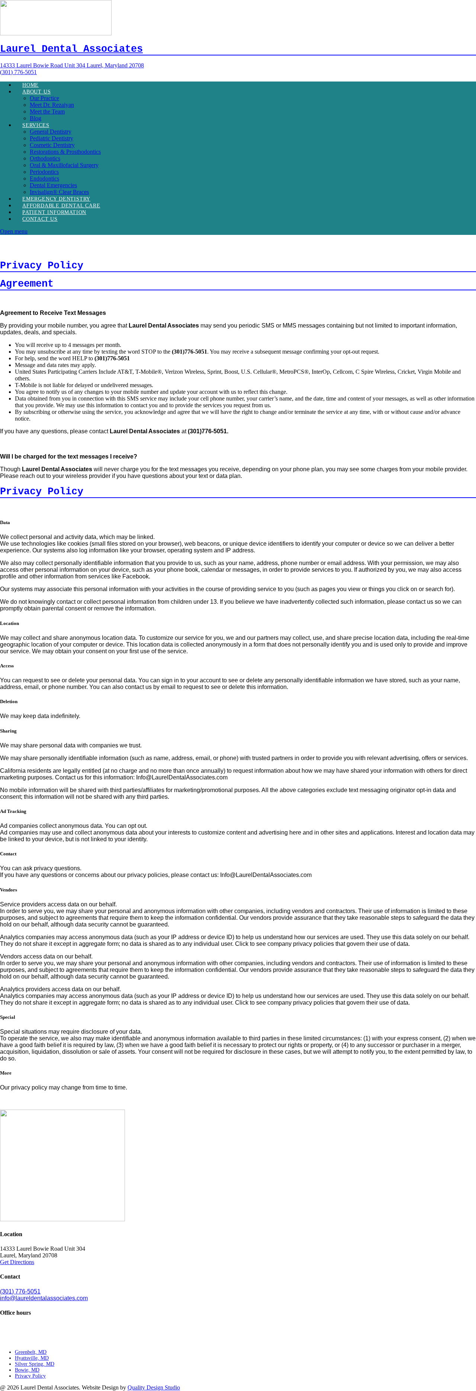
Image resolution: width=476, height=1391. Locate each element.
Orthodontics (45, 158)
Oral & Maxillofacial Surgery (64, 165)
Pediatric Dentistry (51, 138)
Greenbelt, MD (30, 1352)
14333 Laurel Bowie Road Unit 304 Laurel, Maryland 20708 (72, 65)
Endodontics (44, 178)
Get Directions (17, 1262)
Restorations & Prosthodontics (65, 152)
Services (35, 125)
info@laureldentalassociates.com (44, 1298)
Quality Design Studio (154, 1387)
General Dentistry (50, 131)
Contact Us (40, 219)
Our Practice (44, 98)
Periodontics (44, 172)
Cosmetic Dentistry (52, 145)
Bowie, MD (27, 1370)
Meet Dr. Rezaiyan (52, 105)
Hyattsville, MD (32, 1358)
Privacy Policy (30, 1376)
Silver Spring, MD (34, 1364)
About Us (36, 92)
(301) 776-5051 (20, 1291)
